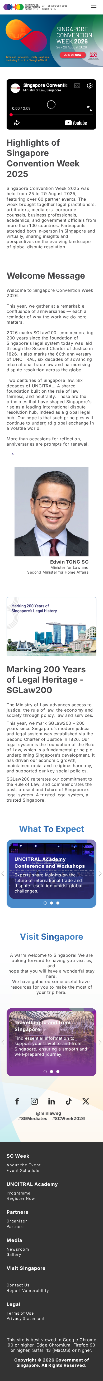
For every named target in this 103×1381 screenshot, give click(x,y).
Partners (16, 1226)
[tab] (45, 903)
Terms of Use (20, 1312)
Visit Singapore (26, 1268)
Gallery (14, 1254)
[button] (93, 7)
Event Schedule (23, 1170)
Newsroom (18, 1248)
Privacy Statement (26, 1318)
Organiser (17, 1220)
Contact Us (18, 1284)
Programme (19, 1192)
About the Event (24, 1164)
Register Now (21, 1198)
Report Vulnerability (28, 1290)
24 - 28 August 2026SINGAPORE (55, 7)
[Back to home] (21, 7)
